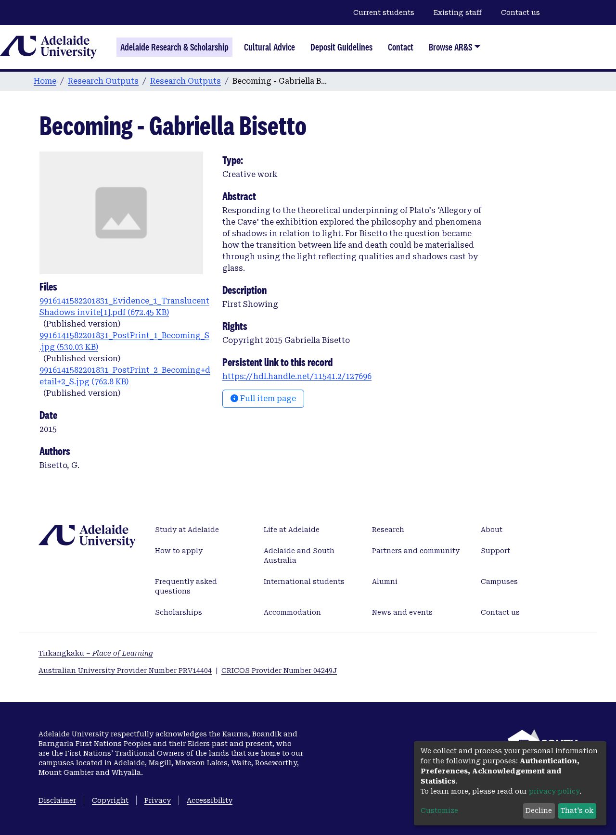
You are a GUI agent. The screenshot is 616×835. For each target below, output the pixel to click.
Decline (539, 810)
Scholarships (178, 612)
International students (304, 581)
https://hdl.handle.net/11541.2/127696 (297, 376)
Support (495, 551)
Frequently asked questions (186, 586)
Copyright (110, 800)
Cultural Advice (269, 47)
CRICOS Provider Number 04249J (279, 670)
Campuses (499, 581)
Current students (383, 12)
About (491, 529)
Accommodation (292, 612)
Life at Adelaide (292, 529)
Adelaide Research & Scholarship (174, 47)
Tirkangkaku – (95, 653)
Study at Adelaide (187, 529)
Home (45, 81)
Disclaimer (57, 800)
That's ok (577, 810)
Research (388, 529)
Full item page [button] (267, 398)
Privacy (157, 800)
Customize (439, 810)
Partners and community (416, 551)
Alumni (385, 581)
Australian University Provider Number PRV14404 (125, 670)
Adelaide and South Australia (299, 555)
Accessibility (209, 800)
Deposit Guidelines (341, 47)
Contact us (520, 12)
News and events (402, 612)
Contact (400, 47)
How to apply (179, 551)
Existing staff (458, 12)
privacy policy (554, 791)
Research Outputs (103, 81)
